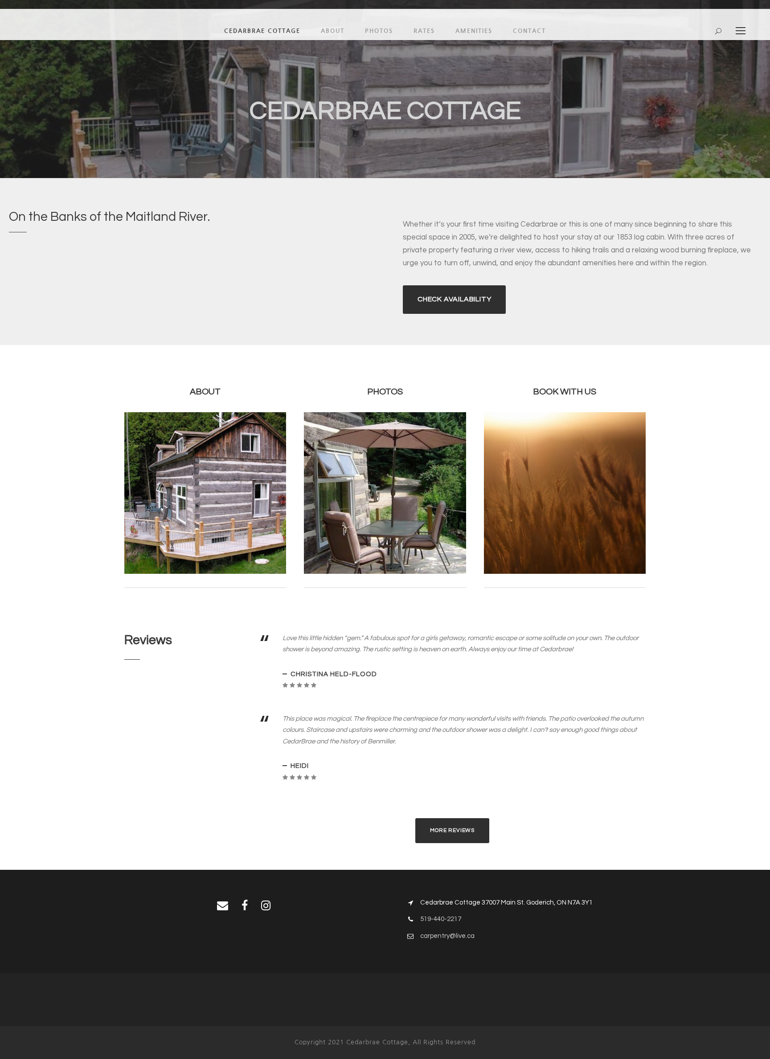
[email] (222, 906)
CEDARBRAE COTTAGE (262, 31)
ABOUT (332, 31)
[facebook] (245, 906)
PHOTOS (379, 31)
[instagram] (265, 906)
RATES (424, 31)
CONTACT (529, 31)
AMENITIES (473, 31)
